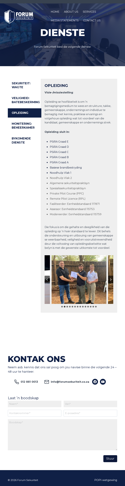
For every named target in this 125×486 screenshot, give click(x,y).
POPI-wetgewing (105, 480)
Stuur (110, 458)
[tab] (24, 85)
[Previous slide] (47, 279)
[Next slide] (110, 279)
